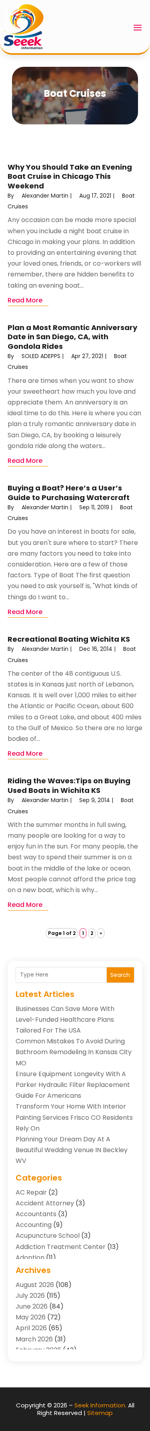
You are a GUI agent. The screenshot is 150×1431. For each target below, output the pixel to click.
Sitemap (100, 1413)
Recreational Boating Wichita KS (69, 639)
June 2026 (32, 1306)
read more (25, 300)
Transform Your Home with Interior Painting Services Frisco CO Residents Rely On (74, 1117)
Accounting (34, 1224)
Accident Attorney (45, 1203)
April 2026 (31, 1328)
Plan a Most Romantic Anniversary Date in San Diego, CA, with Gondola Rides (72, 336)
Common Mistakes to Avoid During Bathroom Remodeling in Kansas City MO (74, 1052)
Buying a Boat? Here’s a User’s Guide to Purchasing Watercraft (69, 492)
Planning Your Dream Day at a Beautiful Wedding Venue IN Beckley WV (72, 1150)
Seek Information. (100, 1405)
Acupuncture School (48, 1235)
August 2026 (35, 1284)
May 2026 (31, 1317)
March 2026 (34, 1339)
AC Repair (31, 1192)
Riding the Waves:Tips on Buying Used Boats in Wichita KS (69, 785)
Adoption (30, 1257)
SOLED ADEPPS (41, 356)
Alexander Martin (45, 196)
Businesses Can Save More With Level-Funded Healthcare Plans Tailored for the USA (65, 1019)
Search (120, 975)
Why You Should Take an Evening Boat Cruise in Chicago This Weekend (70, 176)
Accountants (36, 1214)
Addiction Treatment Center (61, 1246)
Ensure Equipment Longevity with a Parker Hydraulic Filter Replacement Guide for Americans (73, 1084)
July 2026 (30, 1295)
